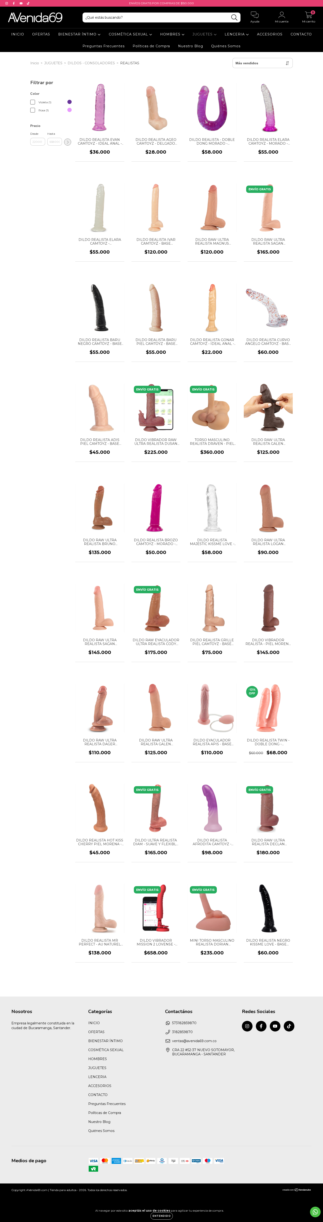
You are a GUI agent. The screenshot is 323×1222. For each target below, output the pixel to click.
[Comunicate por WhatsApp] (315, 1212)
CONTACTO (301, 34)
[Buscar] (234, 17)
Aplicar (67, 142)
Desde (34, 133)
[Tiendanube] (297, 1190)
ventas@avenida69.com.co (194, 1041)
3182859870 (182, 1032)
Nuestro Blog (190, 46)
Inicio (34, 63)
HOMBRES (171, 34)
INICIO (17, 34)
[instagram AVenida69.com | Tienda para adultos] (7, 3)
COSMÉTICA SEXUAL (129, 34)
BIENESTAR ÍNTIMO (78, 34)
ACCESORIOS (270, 34)
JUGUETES (203, 34)
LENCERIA (235, 34)
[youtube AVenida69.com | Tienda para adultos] (21, 3)
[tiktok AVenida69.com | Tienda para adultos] (28, 3)
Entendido (162, 1216)
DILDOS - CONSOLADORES (91, 63)
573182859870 (184, 1023)
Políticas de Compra (151, 46)
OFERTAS (41, 34)
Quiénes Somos (225, 46)
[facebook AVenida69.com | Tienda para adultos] (14, 3)
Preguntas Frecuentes (104, 46)
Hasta (51, 133)
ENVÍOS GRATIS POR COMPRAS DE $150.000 (161, 3)
